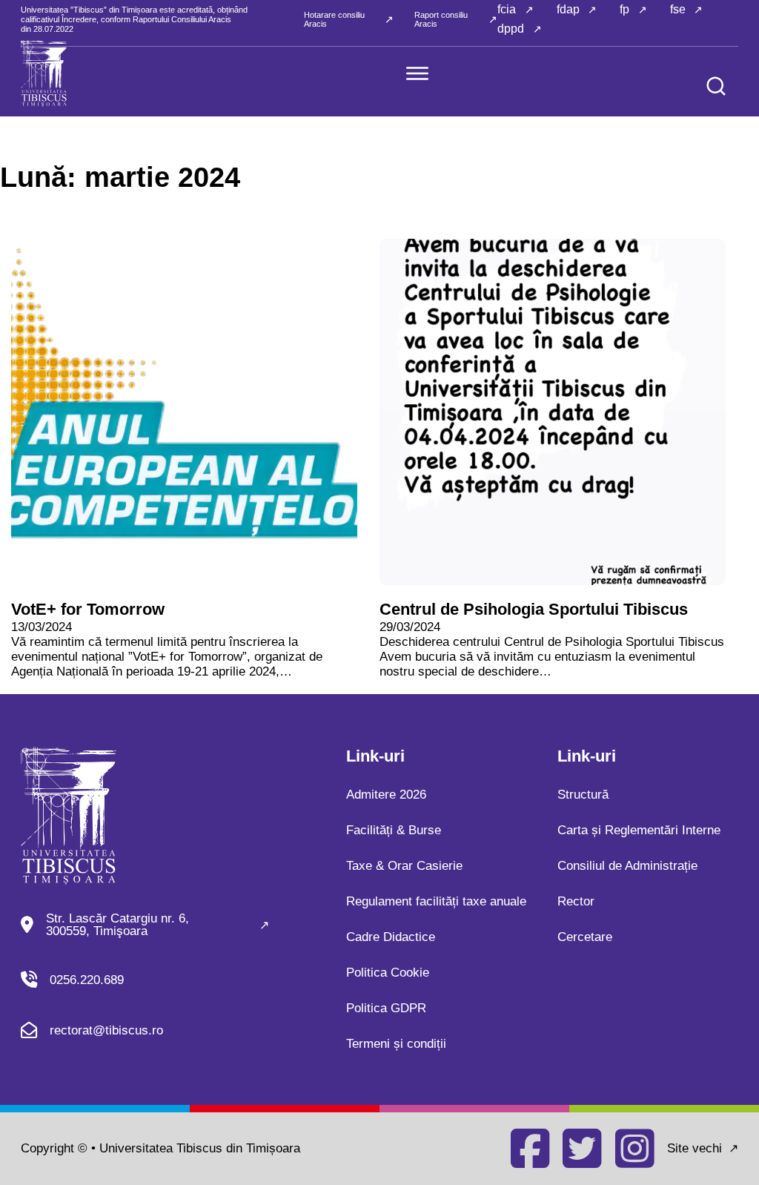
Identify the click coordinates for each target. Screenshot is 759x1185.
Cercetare (584, 937)
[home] (44, 73)
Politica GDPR (386, 1008)
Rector (575, 901)
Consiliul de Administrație (627, 866)
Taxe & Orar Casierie (404, 866)
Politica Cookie (387, 973)
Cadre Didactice (390, 937)
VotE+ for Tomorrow (88, 609)
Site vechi (694, 1148)
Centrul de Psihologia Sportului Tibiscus (534, 609)
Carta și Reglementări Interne (638, 830)
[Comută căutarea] (716, 86)
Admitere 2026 (386, 795)
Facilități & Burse (393, 830)
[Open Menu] (417, 73)
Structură (583, 795)
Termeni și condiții (396, 1044)
